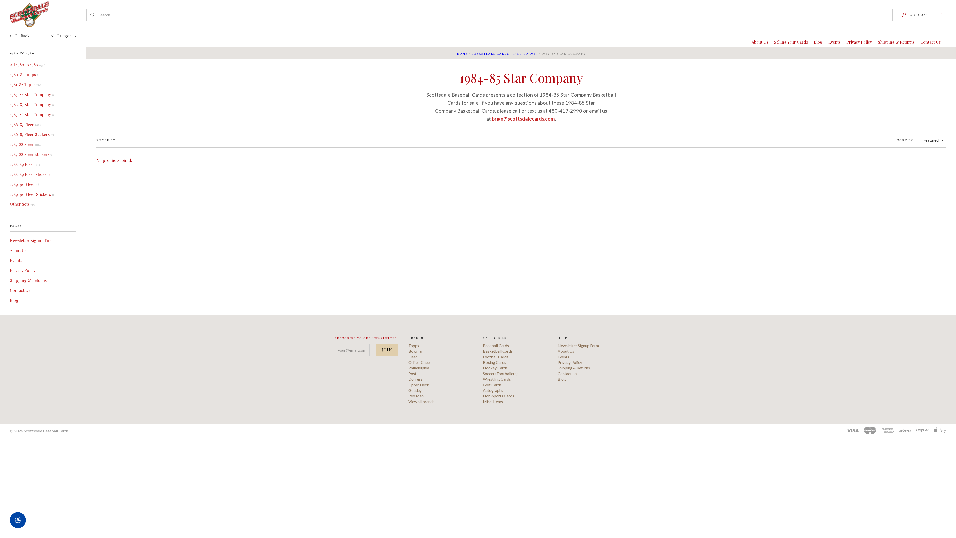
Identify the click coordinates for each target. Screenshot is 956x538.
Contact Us (20, 290)
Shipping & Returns (28, 280)
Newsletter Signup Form (32, 240)
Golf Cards (492, 384)
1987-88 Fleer (25, 144)
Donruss (415, 379)
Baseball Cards (496, 345)
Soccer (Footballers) (500, 373)
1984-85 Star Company (32, 104)
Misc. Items (493, 401)
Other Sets (22, 204)
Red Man (416, 395)
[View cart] (941, 14)
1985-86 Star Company (32, 114)
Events (16, 260)
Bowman (415, 351)
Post (412, 373)
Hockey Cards (495, 367)
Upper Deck (418, 384)
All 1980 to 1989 (27, 64)
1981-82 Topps (25, 84)
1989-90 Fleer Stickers (32, 194)
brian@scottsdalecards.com (523, 119)
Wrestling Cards (497, 379)
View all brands (421, 401)
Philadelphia (418, 367)
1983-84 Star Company (32, 94)
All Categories (63, 35)
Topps (413, 345)
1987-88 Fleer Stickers (31, 154)
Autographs (493, 390)
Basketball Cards (490, 53)
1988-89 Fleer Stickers (31, 174)
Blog (14, 300)
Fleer (412, 356)
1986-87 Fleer (25, 124)
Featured (931, 140)
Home (462, 53)
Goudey (415, 390)
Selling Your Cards (791, 42)
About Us (18, 250)
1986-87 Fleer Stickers (32, 134)
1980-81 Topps (24, 74)
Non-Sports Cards (498, 395)
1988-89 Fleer (25, 164)
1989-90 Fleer (24, 184)
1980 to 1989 (525, 53)
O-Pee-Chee (419, 362)
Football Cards (495, 356)
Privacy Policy (22, 270)
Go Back (21, 35)
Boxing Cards (494, 362)
